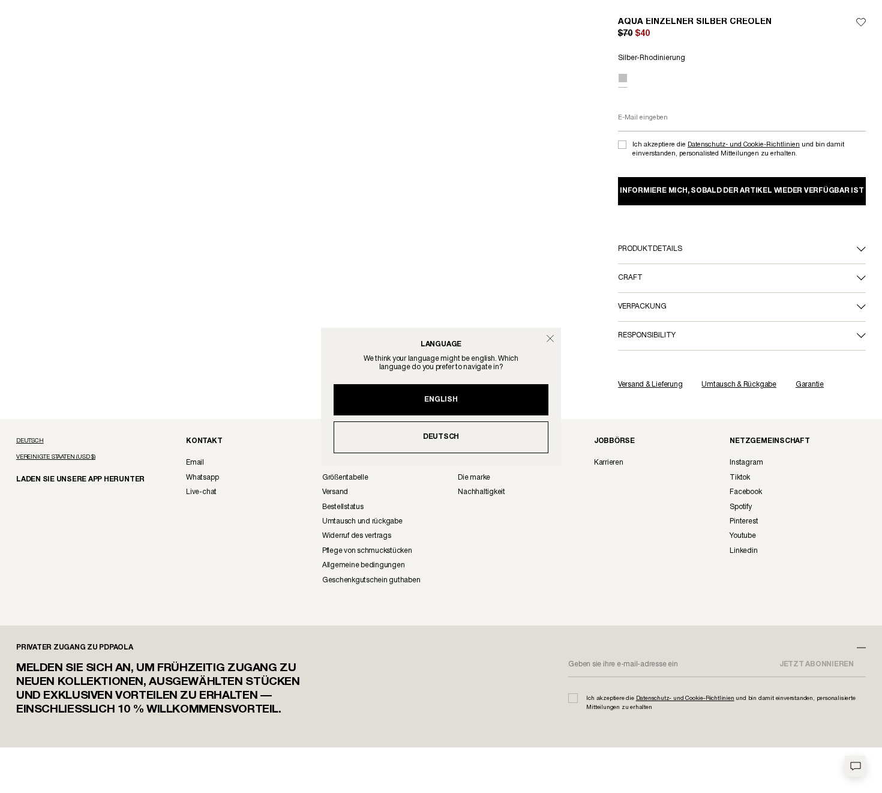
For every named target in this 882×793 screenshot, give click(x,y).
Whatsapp (202, 477)
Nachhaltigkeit (481, 492)
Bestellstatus (343, 507)
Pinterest (744, 521)
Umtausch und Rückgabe (362, 521)
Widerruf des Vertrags (356, 535)
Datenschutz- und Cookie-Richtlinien (744, 145)
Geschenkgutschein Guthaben (371, 580)
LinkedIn (743, 550)
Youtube (742, 535)
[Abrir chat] (855, 766)
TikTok (740, 477)
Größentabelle (345, 477)
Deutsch (441, 436)
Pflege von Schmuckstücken (367, 550)
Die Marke (474, 477)
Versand (335, 492)
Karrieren (608, 462)
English (440, 399)
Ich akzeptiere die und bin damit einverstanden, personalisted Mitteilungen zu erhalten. (738, 149)
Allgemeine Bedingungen (363, 565)
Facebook (745, 492)
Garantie (810, 384)
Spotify (740, 507)
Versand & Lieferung (650, 384)
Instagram (746, 462)
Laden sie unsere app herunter (70, 478)
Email (195, 462)
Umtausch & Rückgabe (738, 384)
